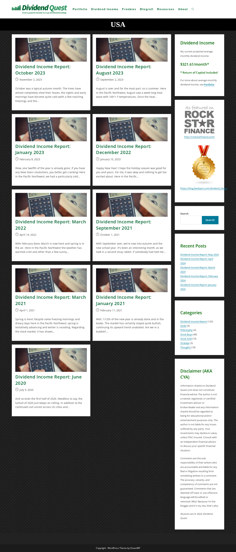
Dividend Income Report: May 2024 (199, 254)
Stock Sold (186, 338)
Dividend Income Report (193, 321)
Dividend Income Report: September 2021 (124, 225)
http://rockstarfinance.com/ (199, 137)
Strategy (185, 343)
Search (184, 213)
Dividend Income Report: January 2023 (43, 149)
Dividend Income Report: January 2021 (124, 300)
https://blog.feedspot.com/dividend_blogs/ (204, 188)
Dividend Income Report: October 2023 (43, 69)
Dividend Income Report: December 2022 (124, 149)
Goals (183, 325)
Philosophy (186, 330)
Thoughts (185, 347)
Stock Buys (186, 334)
